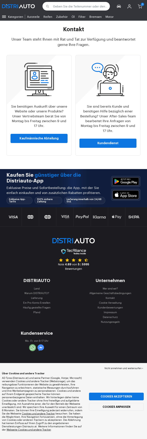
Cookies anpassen (116, 406)
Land (37, 288)
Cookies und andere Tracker (38, 413)
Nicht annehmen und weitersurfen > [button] (124, 368)
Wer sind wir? (110, 288)
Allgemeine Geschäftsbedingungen (110, 293)
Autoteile (33, 17)
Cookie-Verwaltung (110, 302)
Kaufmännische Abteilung (39, 138)
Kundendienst (107, 143)
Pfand (36, 312)
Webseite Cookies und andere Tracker (29, 429)
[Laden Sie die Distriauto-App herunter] (126, 181)
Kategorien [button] (15, 17)
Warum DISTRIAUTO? (36, 293)
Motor (109, 17)
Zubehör (62, 17)
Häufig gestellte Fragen (37, 307)
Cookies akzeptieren (116, 396)
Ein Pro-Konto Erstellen (36, 302)
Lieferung (36, 297)
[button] (119, 6)
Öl (73, 17)
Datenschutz (110, 317)
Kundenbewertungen (110, 307)
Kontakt (110, 297)
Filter (82, 17)
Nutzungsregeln (110, 321)
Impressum (110, 312)
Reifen (47, 17)
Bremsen (95, 17)
